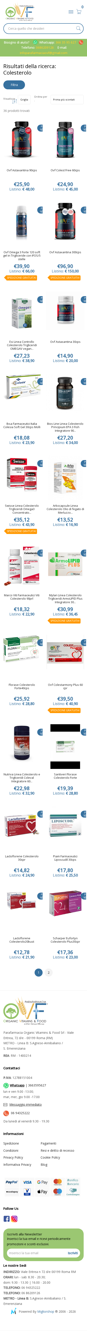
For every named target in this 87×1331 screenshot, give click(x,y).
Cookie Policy (50, 1157)
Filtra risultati (14, 86)
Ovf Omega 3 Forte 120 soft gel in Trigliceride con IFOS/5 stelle (22, 256)
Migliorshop (45, 1311)
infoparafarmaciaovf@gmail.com (43, 53)
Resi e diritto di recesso (57, 1150)
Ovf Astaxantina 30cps (65, 342)
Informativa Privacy (17, 1164)
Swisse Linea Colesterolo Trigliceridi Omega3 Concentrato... (22, 509)
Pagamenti (48, 1143)
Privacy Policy (13, 1157)
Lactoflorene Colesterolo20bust (21, 940)
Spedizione (11, 1143)
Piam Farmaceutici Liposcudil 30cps (65, 858)
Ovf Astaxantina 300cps (65, 252)
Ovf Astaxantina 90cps (22, 170)
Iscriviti (73, 1253)
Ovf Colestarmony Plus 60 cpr (65, 686)
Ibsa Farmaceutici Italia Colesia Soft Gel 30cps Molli (21, 425)
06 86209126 (21, 1293)
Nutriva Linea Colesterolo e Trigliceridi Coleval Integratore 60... (22, 778)
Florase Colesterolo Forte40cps (22, 686)
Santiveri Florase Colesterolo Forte (65, 776)
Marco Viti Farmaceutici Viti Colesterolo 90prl (21, 597)
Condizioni (10, 1150)
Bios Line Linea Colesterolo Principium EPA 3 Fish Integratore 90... (65, 427)
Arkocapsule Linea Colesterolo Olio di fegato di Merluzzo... (65, 509)
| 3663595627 (28, 1085)
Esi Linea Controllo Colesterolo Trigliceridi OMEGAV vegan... (22, 345)
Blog (44, 1164)
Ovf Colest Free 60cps (65, 170)
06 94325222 (20, 1113)
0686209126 (45, 47)
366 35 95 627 (66, 42)
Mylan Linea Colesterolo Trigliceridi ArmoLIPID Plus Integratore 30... (65, 599)
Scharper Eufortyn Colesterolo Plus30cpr (65, 940)
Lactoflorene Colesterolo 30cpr (22, 858)
